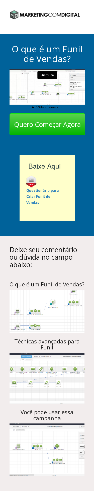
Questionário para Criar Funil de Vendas (42, 196)
